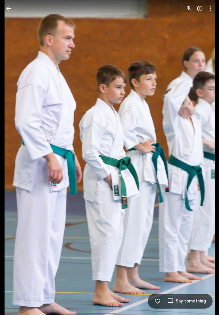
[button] (14, 157)
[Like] (157, 301)
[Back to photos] (8, 8)
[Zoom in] (189, 8)
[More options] (210, 8)
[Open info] (199, 8)
